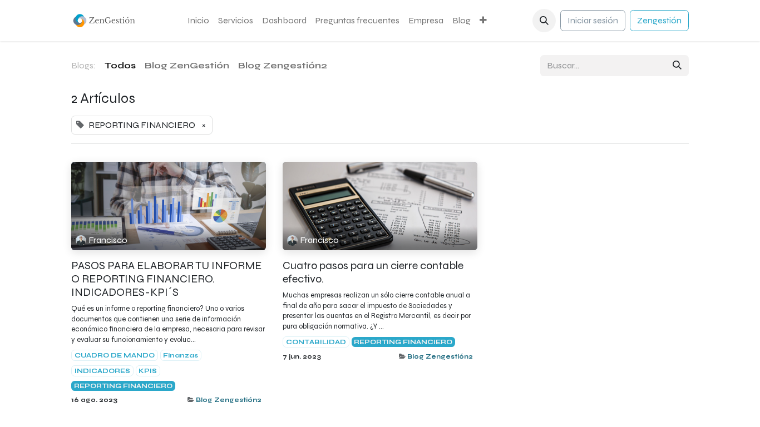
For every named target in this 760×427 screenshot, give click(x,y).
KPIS (148, 371)
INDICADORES (102, 371)
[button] (544, 20)
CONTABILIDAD (316, 342)
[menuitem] (198, 20)
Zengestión (659, 20)
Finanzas (180, 355)
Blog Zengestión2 (228, 400)
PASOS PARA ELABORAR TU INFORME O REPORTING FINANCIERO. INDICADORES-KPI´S (166, 279)
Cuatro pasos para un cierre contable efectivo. (373, 272)
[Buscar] (677, 65)
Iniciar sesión (592, 20)
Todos (120, 65)
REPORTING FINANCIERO (123, 386)
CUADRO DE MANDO (115, 355)
